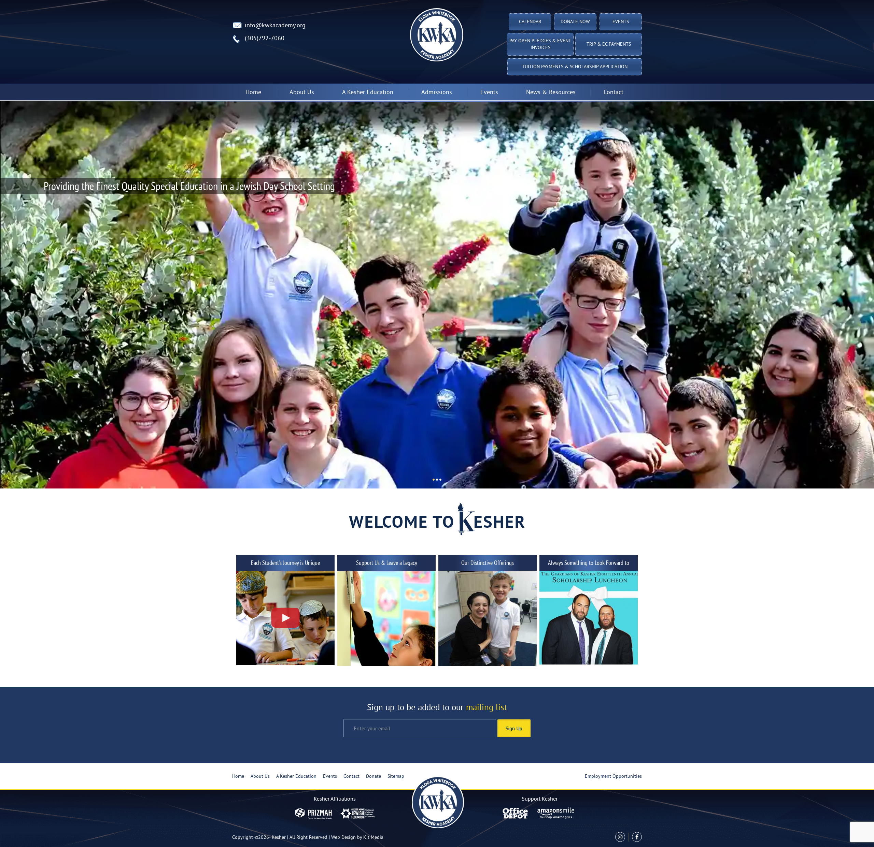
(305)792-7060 (264, 39)
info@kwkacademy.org (275, 26)
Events (620, 22)
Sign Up (514, 728)
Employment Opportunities (613, 776)
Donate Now (575, 22)
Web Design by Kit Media (357, 838)
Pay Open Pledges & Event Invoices (540, 44)
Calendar (530, 22)
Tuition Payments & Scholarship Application (575, 67)
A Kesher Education (296, 776)
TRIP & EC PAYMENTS (609, 44)
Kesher (278, 838)
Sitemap (395, 776)
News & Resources (551, 93)
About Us (260, 776)
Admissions (436, 93)
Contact (613, 93)
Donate (373, 776)
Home (253, 93)
